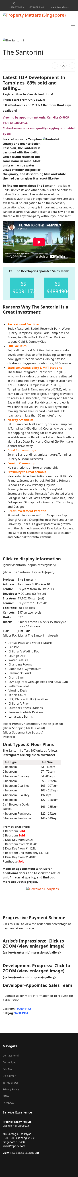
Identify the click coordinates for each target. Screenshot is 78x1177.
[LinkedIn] (72, 65)
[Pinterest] (19, 3)
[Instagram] (42, 3)
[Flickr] (64, 3)
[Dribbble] (36, 3)
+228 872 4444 (16, 7)
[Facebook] (8, 3)
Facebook (8, 1103)
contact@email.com (58, 7)
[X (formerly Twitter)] (63, 65)
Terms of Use (11, 1082)
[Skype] (53, 3)
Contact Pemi (11, 1055)
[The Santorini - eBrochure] (50, 898)
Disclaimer (9, 1075)
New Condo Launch (21, 1153)
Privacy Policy (11, 1089)
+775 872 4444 (36, 7)
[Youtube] (25, 3)
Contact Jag (10, 1062)
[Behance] (48, 3)
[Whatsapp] (59, 3)
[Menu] (73, 27)
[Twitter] (14, 3)
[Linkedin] (31, 3)
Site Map (8, 1069)
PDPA (6, 1096)
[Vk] (70, 3)
